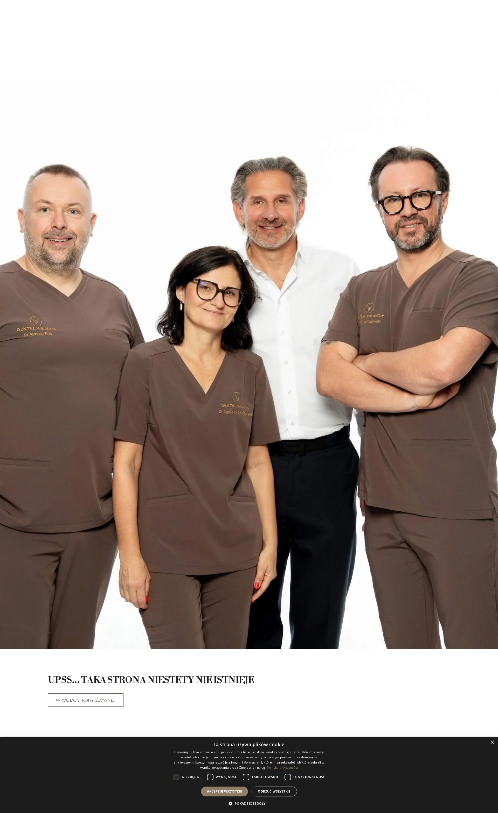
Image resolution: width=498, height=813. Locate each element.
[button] (248, 803)
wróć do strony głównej (85, 699)
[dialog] (249, 775)
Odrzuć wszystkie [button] (274, 791)
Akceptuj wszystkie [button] (224, 791)
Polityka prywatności (282, 767)
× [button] (492, 742)
